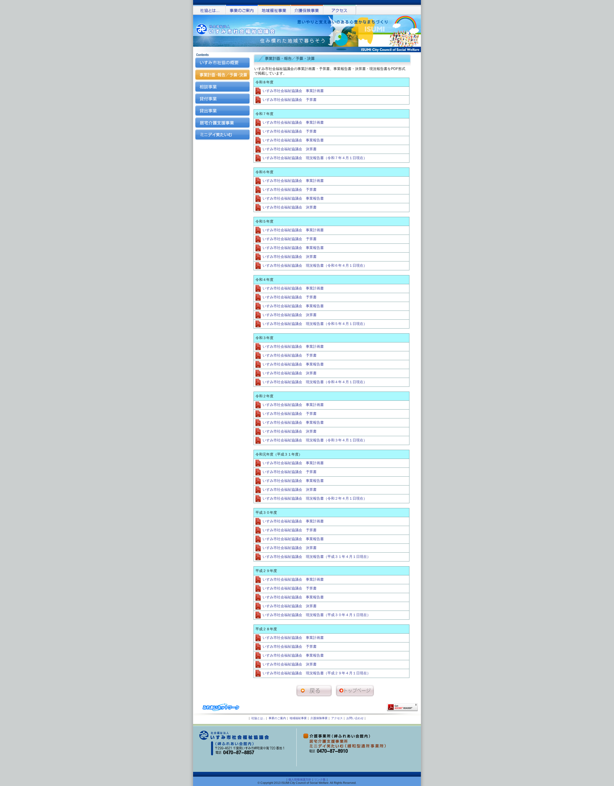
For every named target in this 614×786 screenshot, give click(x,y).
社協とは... (258, 718)
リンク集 (320, 779)
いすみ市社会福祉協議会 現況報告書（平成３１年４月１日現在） (316, 557)
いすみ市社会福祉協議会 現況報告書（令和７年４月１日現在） (314, 158)
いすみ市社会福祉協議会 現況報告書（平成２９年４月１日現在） (316, 673)
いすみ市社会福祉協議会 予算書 (289, 100)
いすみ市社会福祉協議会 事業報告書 (293, 140)
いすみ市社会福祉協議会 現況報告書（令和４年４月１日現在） (314, 382)
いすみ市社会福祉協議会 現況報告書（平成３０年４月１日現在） (316, 615)
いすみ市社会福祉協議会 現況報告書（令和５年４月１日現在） (314, 324)
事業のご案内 (277, 718)
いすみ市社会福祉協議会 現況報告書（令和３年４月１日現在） (314, 440)
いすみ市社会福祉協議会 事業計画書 (293, 91)
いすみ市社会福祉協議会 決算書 (289, 149)
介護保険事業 (319, 718)
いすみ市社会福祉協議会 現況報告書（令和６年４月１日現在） (314, 265)
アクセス (337, 718)
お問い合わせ (355, 718)
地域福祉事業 (298, 718)
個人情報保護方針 (299, 779)
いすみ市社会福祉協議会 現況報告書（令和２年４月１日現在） (314, 498)
